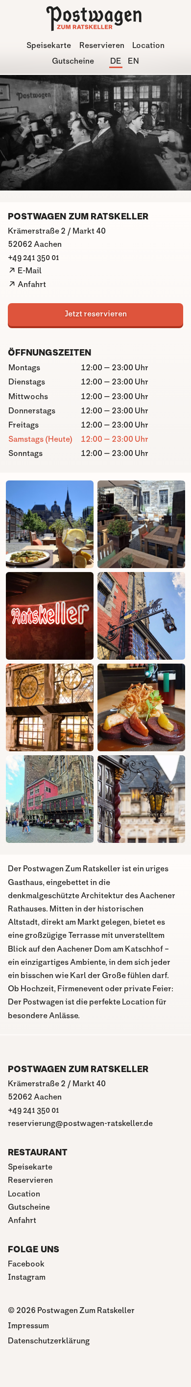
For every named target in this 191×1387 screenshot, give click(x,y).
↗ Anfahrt (27, 284)
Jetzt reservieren (96, 314)
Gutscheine (73, 61)
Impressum (28, 1326)
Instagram (27, 1277)
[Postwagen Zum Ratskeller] (95, 27)
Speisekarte (48, 45)
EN (133, 61)
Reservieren (101, 45)
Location (148, 45)
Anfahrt (22, 1220)
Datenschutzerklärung (49, 1341)
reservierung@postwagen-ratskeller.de (80, 1123)
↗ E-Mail (25, 271)
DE (115, 61)
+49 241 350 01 (33, 258)
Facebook (26, 1264)
